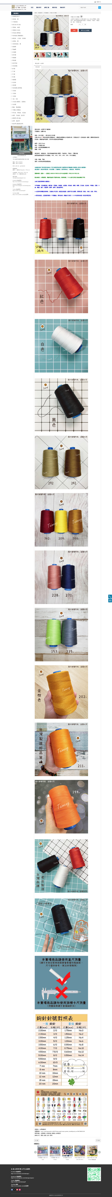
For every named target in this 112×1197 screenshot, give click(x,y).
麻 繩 (13, 68)
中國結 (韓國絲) (16, 110)
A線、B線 (15, 99)
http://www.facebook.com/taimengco (20, 181)
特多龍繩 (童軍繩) (17, 88)
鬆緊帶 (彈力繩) (16, 118)
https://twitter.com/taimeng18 (19, 190)
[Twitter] (15, 1190)
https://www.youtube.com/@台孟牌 (20, 194)
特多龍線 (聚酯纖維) (17, 35)
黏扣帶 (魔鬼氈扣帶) (17, 123)
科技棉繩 (14, 66)
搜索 (99, 7)
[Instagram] (20, 1190)
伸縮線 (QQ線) (16, 30)
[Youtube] (17, 1190)
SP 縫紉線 (15, 21)
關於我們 (38, 7)
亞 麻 (13, 74)
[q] (19, 7)
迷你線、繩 (15, 19)
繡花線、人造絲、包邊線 (19, 38)
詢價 (74, 30)
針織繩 (14, 52)
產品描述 (38, 67)
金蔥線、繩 (15, 41)
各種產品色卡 (16, 16)
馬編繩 (14, 49)
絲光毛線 (14, 63)
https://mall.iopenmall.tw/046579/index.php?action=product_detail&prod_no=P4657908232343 (63, 1131)
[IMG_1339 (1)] (21, 140)
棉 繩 (13, 77)
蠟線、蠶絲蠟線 (16, 107)
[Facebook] (12, 1190)
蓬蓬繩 (14, 46)
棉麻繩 (14, 79)
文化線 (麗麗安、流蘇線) (19, 101)
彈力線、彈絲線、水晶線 (19, 112)
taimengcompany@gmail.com (19, 177)
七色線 (14, 96)
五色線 (14, 90)
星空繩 (14, 55)
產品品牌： (37, 63)
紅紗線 (14, 82)
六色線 (14, 93)
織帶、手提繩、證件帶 (18, 115)
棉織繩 (14, 57)
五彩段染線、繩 (16, 44)
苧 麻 (13, 71)
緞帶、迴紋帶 (16, 121)
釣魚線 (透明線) (16, 32)
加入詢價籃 (86, 30)
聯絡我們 (62, 7)
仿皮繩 (14, 104)
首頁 (32, 7)
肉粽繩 (14, 85)
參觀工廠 (46, 7)
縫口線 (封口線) (16, 24)
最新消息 (54, 7)
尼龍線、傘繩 (16, 27)
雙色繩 (14, 60)
